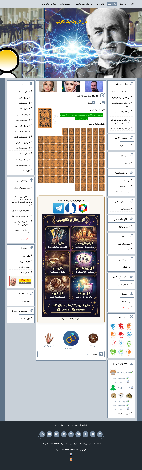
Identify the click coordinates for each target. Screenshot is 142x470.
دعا (129, 249)
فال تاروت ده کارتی (23, 148)
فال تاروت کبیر (24, 97)
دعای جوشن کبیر (124, 244)
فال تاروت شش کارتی (22, 137)
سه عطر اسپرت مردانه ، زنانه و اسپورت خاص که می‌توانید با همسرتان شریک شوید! (22, 200)
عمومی (89, 354)
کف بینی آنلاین (125, 209)
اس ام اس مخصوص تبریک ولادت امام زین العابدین (121, 121)
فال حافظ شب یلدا (23, 267)
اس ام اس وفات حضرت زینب (122, 112)
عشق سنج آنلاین (124, 284)
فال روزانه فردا (24, 319)
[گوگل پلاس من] (56, 434)
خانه (132, 4)
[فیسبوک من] (85, 434)
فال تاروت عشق (24, 154)
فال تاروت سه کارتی (22, 120)
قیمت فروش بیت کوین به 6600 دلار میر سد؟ (22, 223)
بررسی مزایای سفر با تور (21, 210)
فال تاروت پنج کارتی (22, 131)
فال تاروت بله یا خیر (22, 165)
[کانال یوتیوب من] (49, 434)
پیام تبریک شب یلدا (23, 273)
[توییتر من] (64, 434)
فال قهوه (127, 180)
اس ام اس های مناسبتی (83, 4)
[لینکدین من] (42, 434)
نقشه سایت (60, 449)
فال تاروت (112, 4)
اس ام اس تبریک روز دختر (120, 92)
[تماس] (71, 434)
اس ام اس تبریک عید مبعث (120, 97)
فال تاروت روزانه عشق (21, 159)
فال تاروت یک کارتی (71, 21)
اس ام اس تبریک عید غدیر (120, 128)
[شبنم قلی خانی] (48, 87)
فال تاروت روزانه (23, 92)
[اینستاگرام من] (78, 434)
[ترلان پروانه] (71, 87)
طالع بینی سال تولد (123, 413)
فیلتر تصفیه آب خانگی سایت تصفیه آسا (23, 189)
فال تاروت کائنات (23, 109)
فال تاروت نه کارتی (23, 142)
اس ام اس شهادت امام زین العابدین (121, 104)
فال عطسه (26, 301)
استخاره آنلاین (65, 4)
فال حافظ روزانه (24, 261)
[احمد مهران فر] (94, 87)
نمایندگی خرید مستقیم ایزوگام (22, 231)
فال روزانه (100, 4)
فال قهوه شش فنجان (122, 192)
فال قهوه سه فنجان (123, 186)
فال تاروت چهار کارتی (22, 125)
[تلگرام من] (92, 434)
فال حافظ (123, 4)
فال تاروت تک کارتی (22, 114)
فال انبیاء (127, 163)
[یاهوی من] (100, 434)
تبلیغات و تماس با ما (49, 4)
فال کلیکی (126, 267)
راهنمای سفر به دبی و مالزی (20, 216)
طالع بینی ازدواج (124, 226)
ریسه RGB (126, 302)
